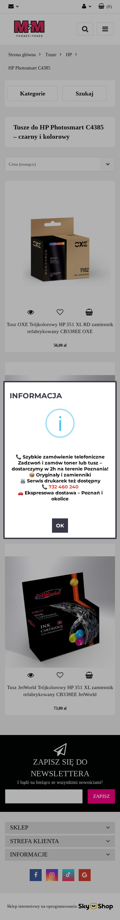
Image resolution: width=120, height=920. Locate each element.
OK (60, 525)
